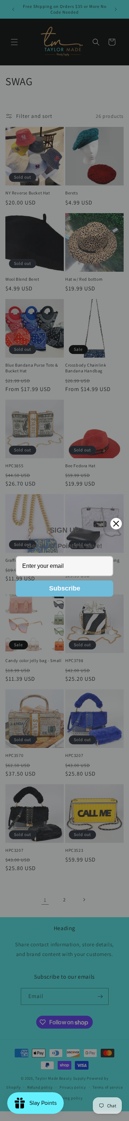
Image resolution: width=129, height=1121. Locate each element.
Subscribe (64, 588)
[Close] (116, 523)
